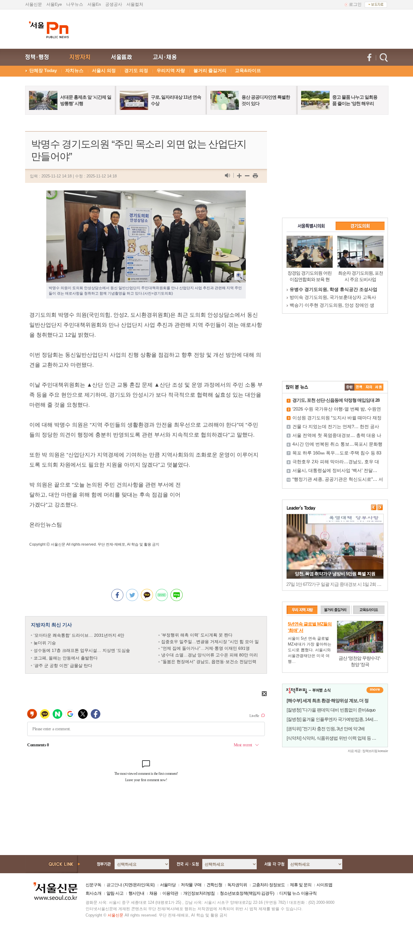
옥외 (150, 884)
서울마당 (168, 884)
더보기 (374, 690)
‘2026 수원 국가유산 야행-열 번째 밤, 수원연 (336, 408)
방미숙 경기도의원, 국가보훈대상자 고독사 (333, 297)
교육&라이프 (248, 70)
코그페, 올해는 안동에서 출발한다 (66, 658)
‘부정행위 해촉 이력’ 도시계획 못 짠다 (197, 634)
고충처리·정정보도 (268, 884)
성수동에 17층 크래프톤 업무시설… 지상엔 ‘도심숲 (82, 650)
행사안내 (136, 893)
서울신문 (33, 4)
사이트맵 (324, 884)
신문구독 (93, 884)
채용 (153, 893)
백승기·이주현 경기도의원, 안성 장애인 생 (332, 305)
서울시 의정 (104, 70)
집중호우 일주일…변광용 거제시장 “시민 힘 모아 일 (210, 641)
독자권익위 (237, 884)
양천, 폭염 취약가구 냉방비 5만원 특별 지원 (335, 573)
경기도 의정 (136, 70)
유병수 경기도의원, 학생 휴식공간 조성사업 (333, 289)
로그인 (355, 4)
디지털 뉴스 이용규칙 (298, 893)
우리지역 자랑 (171, 70)
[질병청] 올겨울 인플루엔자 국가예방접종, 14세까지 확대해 (341, 719)
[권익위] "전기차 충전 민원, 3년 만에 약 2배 (326, 728)
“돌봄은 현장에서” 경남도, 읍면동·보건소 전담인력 (208, 661)
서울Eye (54, 4)
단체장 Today (43, 70)
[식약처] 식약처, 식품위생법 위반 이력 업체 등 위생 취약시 (340, 738)
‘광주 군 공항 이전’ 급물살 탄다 (63, 665)
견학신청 (214, 884)
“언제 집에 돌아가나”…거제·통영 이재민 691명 (205, 648)
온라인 (139, 884)
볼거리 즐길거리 (209, 70)
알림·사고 (114, 893)
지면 (128, 884)
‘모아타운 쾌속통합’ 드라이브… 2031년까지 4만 (79, 635)
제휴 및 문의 (300, 884)
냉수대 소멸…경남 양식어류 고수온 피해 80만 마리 (209, 654)
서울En (94, 4)
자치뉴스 (74, 70)
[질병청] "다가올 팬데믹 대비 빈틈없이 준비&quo (331, 709)
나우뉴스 (74, 4)
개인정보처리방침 (199, 893)
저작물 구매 (191, 884)
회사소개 (93, 893)
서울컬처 (134, 4)
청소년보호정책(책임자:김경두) (247, 893)
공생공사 (113, 4)
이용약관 (170, 893)
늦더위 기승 (45, 642)
